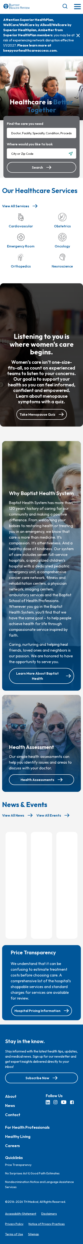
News (10, 1105)
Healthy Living (17, 1136)
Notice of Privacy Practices (47, 1224)
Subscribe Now (37, 1078)
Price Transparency (18, 1165)
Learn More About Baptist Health (37, 676)
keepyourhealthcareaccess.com (30, 50)
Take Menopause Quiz (37, 414)
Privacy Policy (14, 1224)
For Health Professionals (27, 1127)
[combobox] (41, 133)
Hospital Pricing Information (37, 1011)
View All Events (48, 815)
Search (37, 167)
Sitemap (33, 1234)
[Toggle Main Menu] (77, 7)
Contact (12, 1114)
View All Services (15, 206)
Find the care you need (25, 123)
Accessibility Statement (20, 1214)
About (10, 1096)
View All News (13, 815)
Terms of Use (14, 1234)
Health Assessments (37, 780)
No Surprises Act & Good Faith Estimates (32, 1173)
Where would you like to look (30, 144)
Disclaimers (49, 1214)
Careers (12, 1145)
